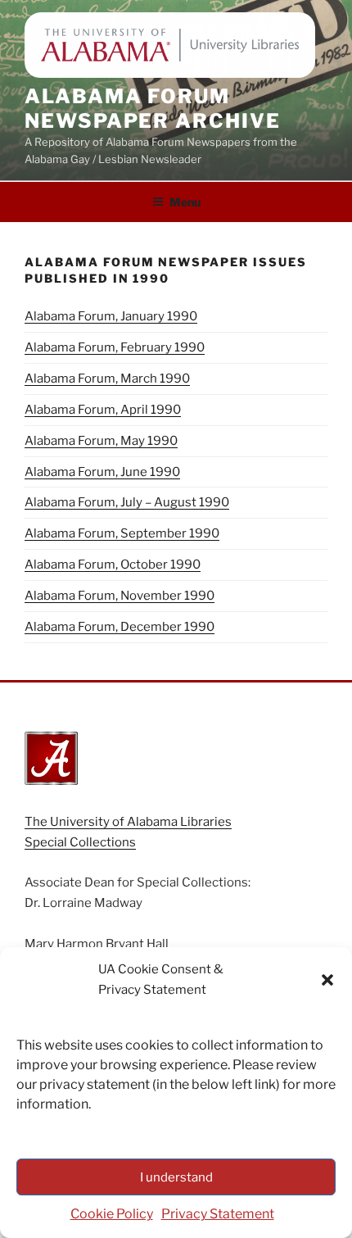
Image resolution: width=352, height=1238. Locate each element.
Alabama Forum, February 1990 (115, 347)
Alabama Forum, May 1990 (101, 440)
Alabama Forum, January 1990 (111, 316)
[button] (327, 980)
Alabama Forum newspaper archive (153, 108)
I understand (176, 1177)
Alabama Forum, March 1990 (107, 378)
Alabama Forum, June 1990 (102, 472)
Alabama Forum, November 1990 (119, 595)
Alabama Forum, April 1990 (103, 409)
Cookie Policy (111, 1214)
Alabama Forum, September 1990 (122, 533)
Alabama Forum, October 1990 (113, 564)
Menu (185, 202)
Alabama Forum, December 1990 (119, 626)
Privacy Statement (217, 1214)
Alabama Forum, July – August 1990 (127, 502)
